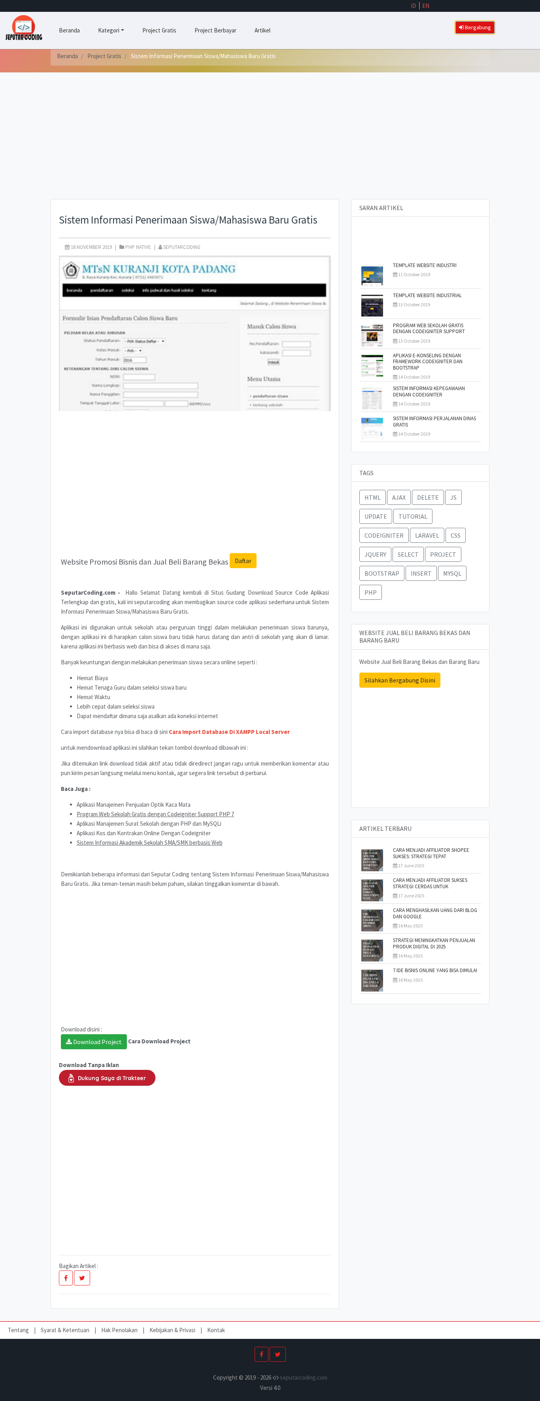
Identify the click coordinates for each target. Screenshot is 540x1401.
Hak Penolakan (120, 1330)
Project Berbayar (215, 30)
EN (425, 5)
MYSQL (452, 573)
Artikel (262, 30)
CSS (456, 535)
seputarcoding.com (303, 1377)
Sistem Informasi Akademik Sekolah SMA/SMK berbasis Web (150, 842)
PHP (370, 592)
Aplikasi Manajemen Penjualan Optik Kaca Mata (134, 804)
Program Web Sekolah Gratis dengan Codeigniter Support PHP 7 (155, 814)
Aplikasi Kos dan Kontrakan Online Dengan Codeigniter (144, 833)
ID (413, 5)
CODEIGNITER (384, 535)
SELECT (408, 554)
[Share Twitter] (82, 1277)
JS (453, 497)
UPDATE (375, 516)
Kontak (216, 1330)
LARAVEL (427, 535)
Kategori (108, 30)
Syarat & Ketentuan (66, 1330)
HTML (372, 497)
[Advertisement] (270, 143)
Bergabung (477, 27)
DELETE (428, 497)
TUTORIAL (412, 516)
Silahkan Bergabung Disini (399, 680)
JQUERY (375, 554)
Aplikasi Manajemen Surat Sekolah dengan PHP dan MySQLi (149, 823)
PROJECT (443, 554)
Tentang (19, 1330)
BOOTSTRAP (381, 573)
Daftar (243, 561)
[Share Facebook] (66, 1277)
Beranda (69, 30)
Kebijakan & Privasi (172, 1330)
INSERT (421, 573)
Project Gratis (159, 30)
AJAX (399, 497)
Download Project (97, 1042)
